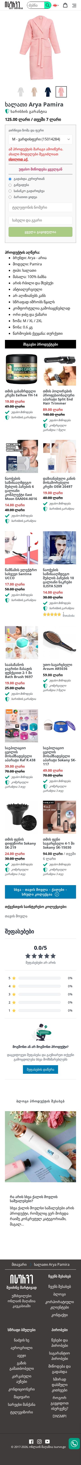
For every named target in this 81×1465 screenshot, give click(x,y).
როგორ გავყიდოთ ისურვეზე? (60, 1403)
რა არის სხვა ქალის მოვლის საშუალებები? (34, 1198)
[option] (20, 92)
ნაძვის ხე (21, 1340)
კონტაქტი (59, 1314)
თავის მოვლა (16, 916)
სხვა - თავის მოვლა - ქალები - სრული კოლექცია (40, 891)
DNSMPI (59, 1416)
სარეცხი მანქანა (21, 1404)
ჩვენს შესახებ (59, 1286)
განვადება (21, 185)
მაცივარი (21, 1396)
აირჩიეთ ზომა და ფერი (26, 130)
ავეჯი (21, 1355)
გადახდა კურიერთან (29, 179)
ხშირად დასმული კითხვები (60, 1385)
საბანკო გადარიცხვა (29, 191)
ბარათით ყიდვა (25, 197)
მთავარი (19, 1264)
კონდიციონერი (21, 1389)
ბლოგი (59, 1294)
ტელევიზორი (21, 1412)
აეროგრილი (21, 1347)
